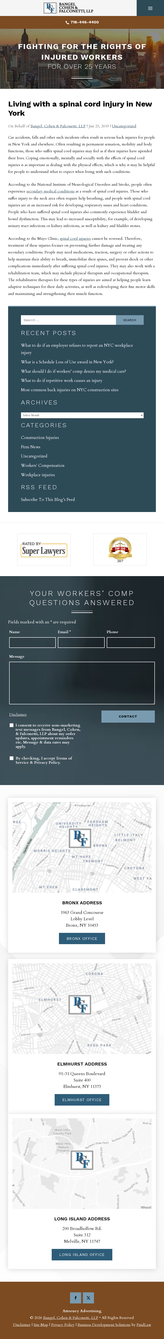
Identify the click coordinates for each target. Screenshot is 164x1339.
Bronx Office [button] (82, 938)
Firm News (30, 447)
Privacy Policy (63, 1324)
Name (14, 632)
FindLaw (144, 1324)
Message (17, 656)
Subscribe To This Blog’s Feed (48, 499)
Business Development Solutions (104, 1324)
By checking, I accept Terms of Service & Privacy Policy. (44, 760)
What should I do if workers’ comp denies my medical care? (73, 371)
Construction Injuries (40, 437)
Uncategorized (124, 126)
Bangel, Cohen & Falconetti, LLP (58, 126)
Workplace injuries (38, 475)
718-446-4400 (84, 22)
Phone (113, 632)
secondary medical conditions (50, 191)
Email (64, 632)
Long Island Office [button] (82, 1254)
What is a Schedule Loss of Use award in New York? (67, 362)
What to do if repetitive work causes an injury (61, 380)
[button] (150, 8)
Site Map (41, 1324)
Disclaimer (18, 714)
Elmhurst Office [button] (82, 1099)
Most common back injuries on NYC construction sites (70, 390)
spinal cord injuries (75, 238)
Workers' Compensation (42, 465)
